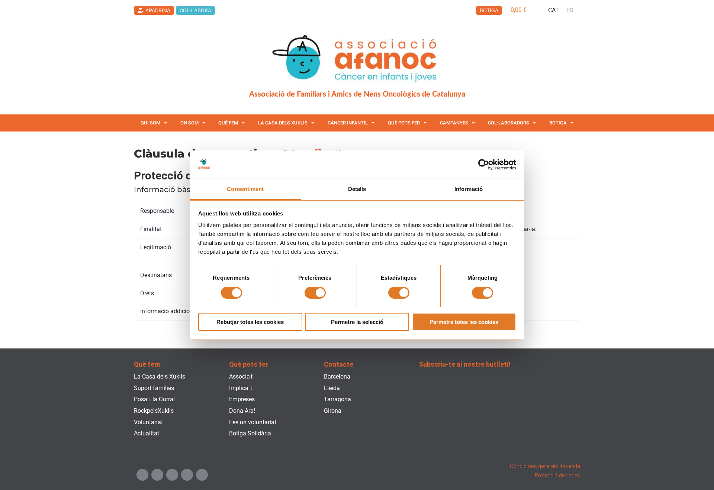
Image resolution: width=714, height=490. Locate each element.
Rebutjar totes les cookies (250, 322)
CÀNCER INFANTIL (348, 123)
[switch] (315, 293)
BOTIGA (558, 123)
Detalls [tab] (357, 189)
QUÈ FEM (228, 123)
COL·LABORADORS (508, 123)
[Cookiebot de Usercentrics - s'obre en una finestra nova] (483, 164)
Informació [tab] (468, 189)
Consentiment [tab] (245, 189)
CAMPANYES (454, 123)
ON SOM (189, 123)
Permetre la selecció (357, 322)
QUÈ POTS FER (404, 123)
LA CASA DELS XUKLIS (283, 123)
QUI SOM (150, 123)
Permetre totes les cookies (464, 322)
